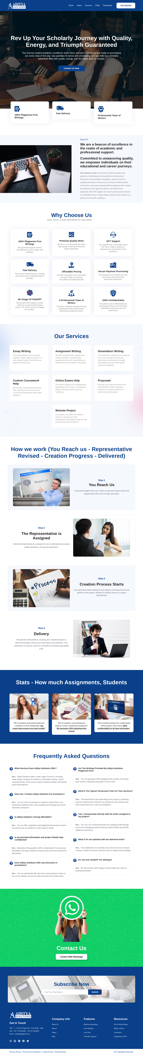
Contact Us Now (71, 68)
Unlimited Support (90, 1036)
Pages (54, 1032)
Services (88, 5)
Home (71, 5)
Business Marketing (91, 1024)
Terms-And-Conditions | (32, 1052)
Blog (53, 1036)
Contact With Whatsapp (71, 957)
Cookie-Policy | (48, 1052)
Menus (54, 1028)
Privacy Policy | (15, 1052)
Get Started (125, 5)
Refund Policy (60, 1052)
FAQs (97, 5)
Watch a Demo (119, 1028)
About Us (55, 1024)
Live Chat (87, 1032)
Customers (118, 1032)
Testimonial (107, 5)
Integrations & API (120, 1036)
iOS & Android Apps (121, 1024)
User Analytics (89, 1028)
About (79, 5)
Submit (94, 992)
